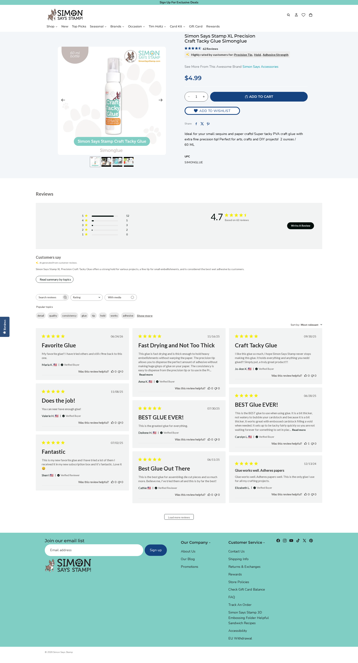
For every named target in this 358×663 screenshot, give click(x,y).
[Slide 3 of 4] (117, 162)
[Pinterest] (311, 540)
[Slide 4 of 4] (129, 162)
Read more (146, 374)
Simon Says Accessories (260, 66)
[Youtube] (291, 540)
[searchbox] (49, 297)
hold (102, 315)
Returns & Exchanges (244, 566)
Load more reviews (179, 517)
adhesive (128, 315)
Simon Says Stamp (63, 652)
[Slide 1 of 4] (95, 162)
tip (93, 315)
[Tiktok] (298, 540)
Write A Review (300, 225)
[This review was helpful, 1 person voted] (305, 443)
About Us (188, 551)
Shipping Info (238, 559)
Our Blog (188, 559)
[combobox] (86, 297)
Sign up (156, 550)
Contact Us (236, 551)
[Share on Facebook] (196, 124)
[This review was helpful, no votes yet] (112, 371)
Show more (145, 315)
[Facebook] (278, 540)
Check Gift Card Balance (246, 589)
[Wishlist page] (303, 15)
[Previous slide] (62, 101)
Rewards (235, 574)
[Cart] (311, 15)
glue (84, 315)
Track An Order (240, 605)
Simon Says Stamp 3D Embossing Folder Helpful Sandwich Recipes (248, 617)
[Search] (288, 15)
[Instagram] (284, 540)
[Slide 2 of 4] (106, 162)
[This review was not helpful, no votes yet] (119, 371)
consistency (69, 315)
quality (53, 315)
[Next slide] (162, 101)
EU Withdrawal (240, 638)
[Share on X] (202, 124)
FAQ (231, 597)
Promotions (189, 566)
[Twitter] (304, 540)
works (114, 315)
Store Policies (238, 582)
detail (40, 315)
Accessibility (237, 630)
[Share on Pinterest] (208, 124)
